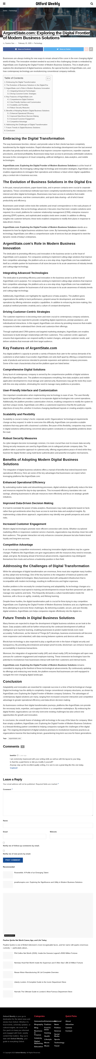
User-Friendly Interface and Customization (25, 102)
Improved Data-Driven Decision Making (24, 116)
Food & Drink (47, 1029)
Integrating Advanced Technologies (23, 91)
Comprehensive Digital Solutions (22, 99)
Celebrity (38, 1038)
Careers (69, 1028)
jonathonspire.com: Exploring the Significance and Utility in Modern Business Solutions (48, 882)
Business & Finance (38, 1033)
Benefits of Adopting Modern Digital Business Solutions (27, 111)
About (68, 1021)
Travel (56, 1046)
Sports (57, 1039)
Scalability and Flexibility (19, 105)
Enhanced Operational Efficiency (22, 113)
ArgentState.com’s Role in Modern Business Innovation (28, 88)
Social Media (57, 1035)
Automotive (39, 1021)
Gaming (47, 1033)
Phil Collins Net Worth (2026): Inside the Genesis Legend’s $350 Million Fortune (45, 953)
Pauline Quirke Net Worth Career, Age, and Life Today (24, 940)
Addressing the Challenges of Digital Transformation (26, 125)
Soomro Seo (9, 43)
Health (47, 1036)
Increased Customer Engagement (22, 119)
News (56, 1024)
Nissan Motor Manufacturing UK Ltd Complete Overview (36, 972)
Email (5, 832)
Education (38, 1047)
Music (46, 1046)
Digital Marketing (38, 1042)
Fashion (47, 1024)
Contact (69, 1031)
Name (5, 821)
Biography (9, 935)
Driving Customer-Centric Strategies (23, 94)
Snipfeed (13, 768)
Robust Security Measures (20, 108)
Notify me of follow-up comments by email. (21, 846)
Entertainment (50, 1021)
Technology (13, 11)
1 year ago (22, 755)
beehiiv (13, 755)
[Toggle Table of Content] (47, 78)
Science (57, 1031)
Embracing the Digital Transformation (21, 82)
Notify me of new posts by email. (17, 854)
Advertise (70, 1024)
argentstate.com (15, 738)
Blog (36, 1028)
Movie (46, 1043)
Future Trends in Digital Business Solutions (23, 128)
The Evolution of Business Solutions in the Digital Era (27, 85)
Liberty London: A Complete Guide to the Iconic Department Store (40, 982)
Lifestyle (48, 1039)
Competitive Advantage (18, 122)
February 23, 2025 (25, 43)
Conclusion (10, 131)
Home (5, 11)
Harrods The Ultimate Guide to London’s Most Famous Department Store (43, 992)
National (57, 1021)
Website (53, 832)
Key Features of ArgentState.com (19, 97)
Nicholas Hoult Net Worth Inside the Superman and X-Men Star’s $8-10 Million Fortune (48, 963)
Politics (57, 1028)
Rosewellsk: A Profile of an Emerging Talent (31, 873)
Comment (8, 789)
